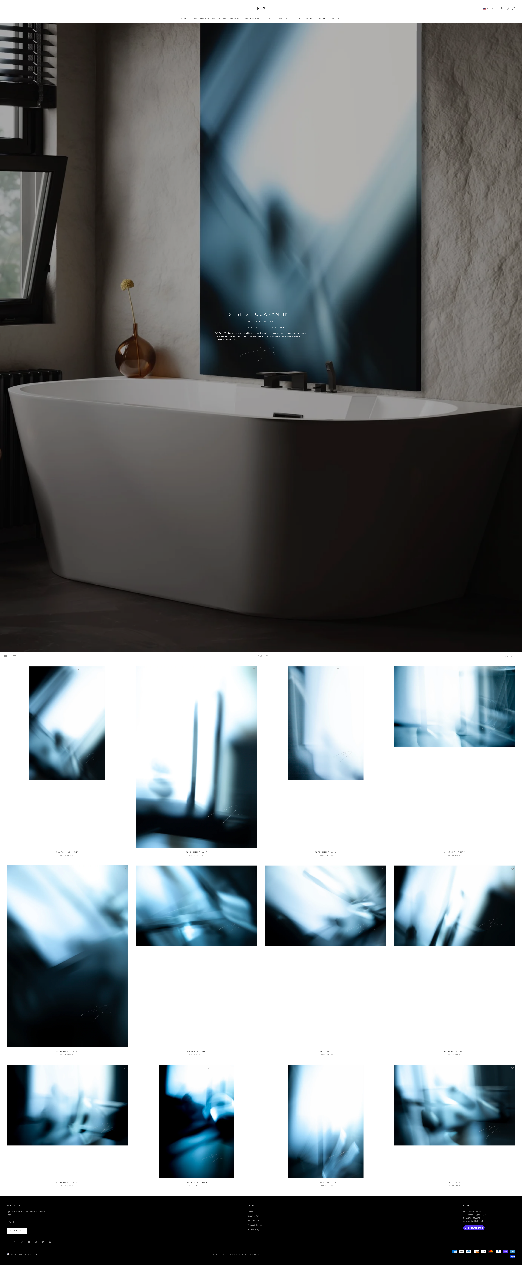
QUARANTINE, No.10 (326, 852)
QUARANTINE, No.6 (325, 1051)
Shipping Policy (254, 1216)
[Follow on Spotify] (50, 1242)
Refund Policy (253, 1220)
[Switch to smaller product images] (10, 656)
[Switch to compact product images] (14, 656)
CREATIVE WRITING (278, 18)
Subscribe (16, 1231)
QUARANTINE (455, 1182)
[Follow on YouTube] (29, 1242)
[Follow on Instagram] (15, 1242)
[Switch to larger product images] (5, 656)
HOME (184, 18)
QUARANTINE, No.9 (455, 852)
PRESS (308, 18)
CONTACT (336, 18)
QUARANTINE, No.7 (196, 1051)
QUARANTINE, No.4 (67, 1182)
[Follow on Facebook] (8, 1242)
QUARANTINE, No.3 (196, 1182)
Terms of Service (255, 1225)
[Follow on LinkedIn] (43, 1242)
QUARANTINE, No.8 (67, 1051)
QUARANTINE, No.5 (455, 1051)
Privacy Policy (253, 1229)
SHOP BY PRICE (253, 18)
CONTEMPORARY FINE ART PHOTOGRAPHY (216, 18)
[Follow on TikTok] (36, 1242)
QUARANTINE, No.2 (325, 1182)
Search (250, 1211)
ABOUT (321, 18)
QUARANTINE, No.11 (196, 852)
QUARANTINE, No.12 (67, 852)
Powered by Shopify (263, 1254)
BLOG (297, 18)
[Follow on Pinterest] (22, 1242)
